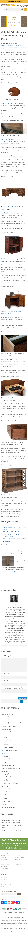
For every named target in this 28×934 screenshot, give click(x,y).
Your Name (5, 674)
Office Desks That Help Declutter (13, 532)
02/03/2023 (14, 43)
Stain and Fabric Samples (6, 884)
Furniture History (9, 777)
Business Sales (4, 861)
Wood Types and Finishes (11, 783)
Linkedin (18, 902)
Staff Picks (7, 801)
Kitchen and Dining (9, 747)
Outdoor (6, 756)
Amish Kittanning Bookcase (12, 495)
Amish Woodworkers (10, 726)
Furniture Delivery (5, 868)
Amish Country (8, 717)
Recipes (6, 798)
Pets (5, 762)
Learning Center (18, 855)
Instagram (15, 902)
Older (4, 804)
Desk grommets (6, 103)
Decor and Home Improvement (13, 741)
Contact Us (3, 857)
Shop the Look (4, 879)
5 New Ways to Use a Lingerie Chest (14, 553)
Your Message (5, 656)
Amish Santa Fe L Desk (11, 207)
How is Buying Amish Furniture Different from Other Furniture (11, 821)
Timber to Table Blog (19, 857)
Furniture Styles (8, 780)
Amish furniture (11, 45)
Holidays (6, 795)
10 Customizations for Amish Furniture (14, 831)
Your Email (4, 681)
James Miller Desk (9, 398)
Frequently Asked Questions (21, 861)
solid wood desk (13, 47)
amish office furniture (21, 45)
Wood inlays (5, 317)
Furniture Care (18, 864)
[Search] (21, 701)
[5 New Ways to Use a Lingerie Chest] (14, 561)
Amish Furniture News (9, 765)
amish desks (4, 45)
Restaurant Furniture (8, 807)
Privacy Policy (4, 866)
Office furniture (5, 47)
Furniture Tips (6, 771)
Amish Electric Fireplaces (11, 732)
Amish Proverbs (8, 720)
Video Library (18, 859)
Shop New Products (5, 882)
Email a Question (16, 911)
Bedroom (6, 735)
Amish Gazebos (9, 759)
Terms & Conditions (5, 864)
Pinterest (12, 902)
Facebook (2, 902)
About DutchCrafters (5, 855)
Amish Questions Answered (12, 723)
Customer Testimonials (19, 862)
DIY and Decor (8, 789)
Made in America (4, 862)
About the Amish (7, 714)
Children (6, 738)
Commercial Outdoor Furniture (11, 768)
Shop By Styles (4, 877)
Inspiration (5, 786)
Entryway (6, 744)
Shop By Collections (5, 881)
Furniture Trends (9, 792)
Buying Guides (8, 774)
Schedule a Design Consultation (14, 1)
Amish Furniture (7, 729)
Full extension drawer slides (9, 139)
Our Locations (4, 859)
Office (5, 753)
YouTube (9, 902)
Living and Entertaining (10, 750)
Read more (14, 571)
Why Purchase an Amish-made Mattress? (11, 827)
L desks (3, 213)
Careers (2, 870)
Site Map (3, 886)
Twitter (5, 902)
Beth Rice (5, 43)
